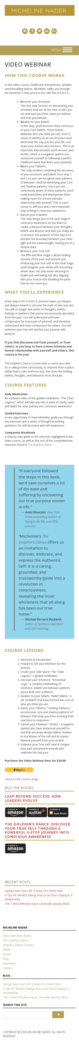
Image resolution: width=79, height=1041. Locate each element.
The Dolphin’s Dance (16, 940)
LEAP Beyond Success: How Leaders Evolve (33, 798)
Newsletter (9, 963)
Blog (6, 959)
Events (7, 954)
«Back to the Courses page (21, 779)
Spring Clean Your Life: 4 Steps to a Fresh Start (34, 891)
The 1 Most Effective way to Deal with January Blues (37, 903)
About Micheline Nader (17, 936)
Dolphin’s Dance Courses (18, 945)
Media (7, 949)
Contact (8, 968)
